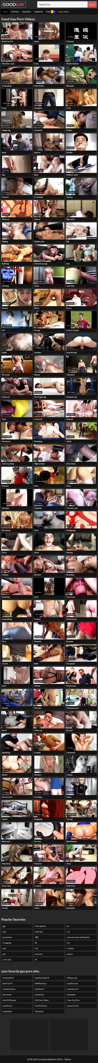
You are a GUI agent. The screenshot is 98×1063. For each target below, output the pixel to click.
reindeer (70, 948)
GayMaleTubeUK (42, 978)
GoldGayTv (39, 989)
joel (4, 954)
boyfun (70, 954)
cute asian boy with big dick (78, 937)
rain (36, 948)
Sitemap (68, 1059)
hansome (38, 954)
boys (5, 931)
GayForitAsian (41, 1006)
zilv (68, 943)
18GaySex (39, 1011)
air (68, 926)
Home (5, 12)
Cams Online (64, 12)
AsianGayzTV (72, 989)
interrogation (40, 926)
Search (92, 4)
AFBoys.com (72, 978)
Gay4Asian (39, 994)
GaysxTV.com (72, 1006)
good (13, 4)
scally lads (7, 959)
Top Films (15, 12)
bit (36, 959)
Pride (50, 12)
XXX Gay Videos (42, 1000)
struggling (7, 943)
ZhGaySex (71, 994)
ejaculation (7, 937)
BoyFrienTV (8, 983)
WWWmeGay (41, 983)
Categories (38, 12)
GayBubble (7, 1011)
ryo (68, 931)
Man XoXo (7, 994)
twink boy (39, 931)
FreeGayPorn (8, 978)
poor (4, 948)
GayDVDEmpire (9, 1000)
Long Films (26, 12)
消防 (37, 937)
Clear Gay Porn (73, 1000)
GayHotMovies (9, 989)
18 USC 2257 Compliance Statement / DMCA (45, 1059)
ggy (4, 926)
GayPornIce (8, 1006)
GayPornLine (72, 983)
